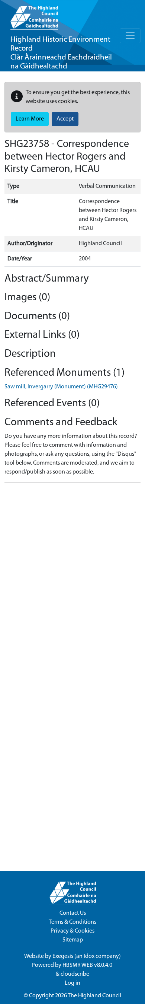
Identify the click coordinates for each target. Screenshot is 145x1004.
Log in (72, 983)
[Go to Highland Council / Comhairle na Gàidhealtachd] (34, 14)
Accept (65, 119)
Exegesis (62, 956)
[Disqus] (72, 582)
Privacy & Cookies (72, 931)
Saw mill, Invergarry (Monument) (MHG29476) (61, 387)
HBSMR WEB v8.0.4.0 (87, 965)
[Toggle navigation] (130, 35)
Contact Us (72, 913)
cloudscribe (75, 974)
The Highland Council (94, 996)
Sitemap (72, 940)
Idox (89, 956)
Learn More (30, 119)
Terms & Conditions (72, 922)
